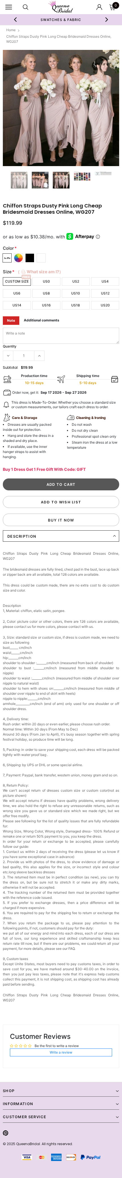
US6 (16, 293)
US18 (75, 305)
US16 (46, 305)
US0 (46, 281)
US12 (105, 293)
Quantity (9, 346)
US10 (75, 293)
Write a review (61, 1052)
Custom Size (17, 281)
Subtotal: (10, 367)
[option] (61, 19)
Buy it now (61, 520)
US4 (105, 281)
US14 (16, 305)
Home (11, 30)
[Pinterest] (5, 1133)
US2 (75, 281)
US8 (46, 293)
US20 (105, 305)
